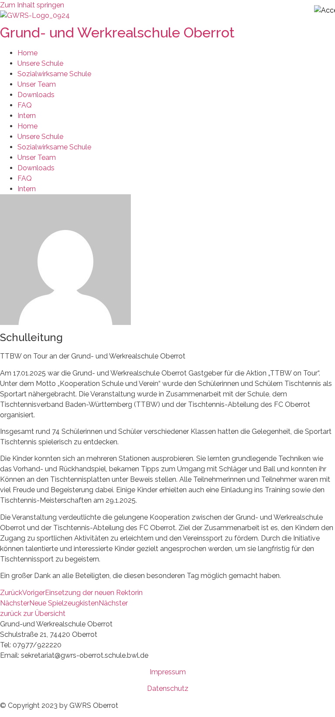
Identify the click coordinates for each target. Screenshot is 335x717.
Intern (26, 116)
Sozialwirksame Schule (54, 74)
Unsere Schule (40, 63)
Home (27, 53)
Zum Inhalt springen (32, 5)
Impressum (168, 672)
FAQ (24, 105)
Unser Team (36, 84)
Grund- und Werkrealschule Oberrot (117, 32)
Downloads (36, 95)
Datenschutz (167, 688)
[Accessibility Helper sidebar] (324, 10)
